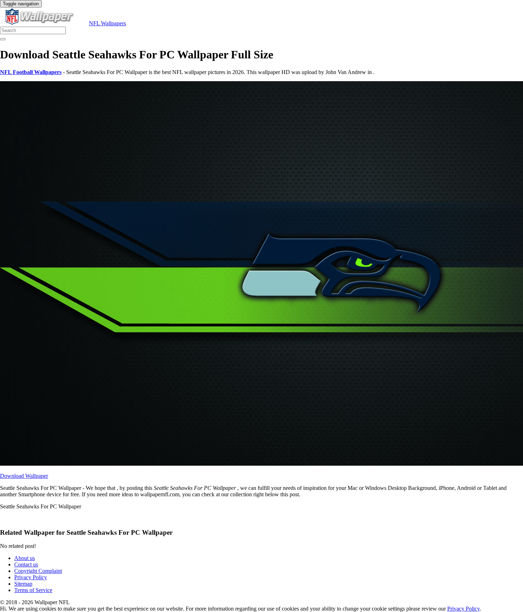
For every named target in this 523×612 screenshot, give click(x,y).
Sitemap (23, 584)
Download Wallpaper (24, 476)
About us (24, 558)
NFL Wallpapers (107, 23)
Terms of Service (33, 590)
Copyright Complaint (38, 571)
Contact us (26, 564)
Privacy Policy (30, 577)
